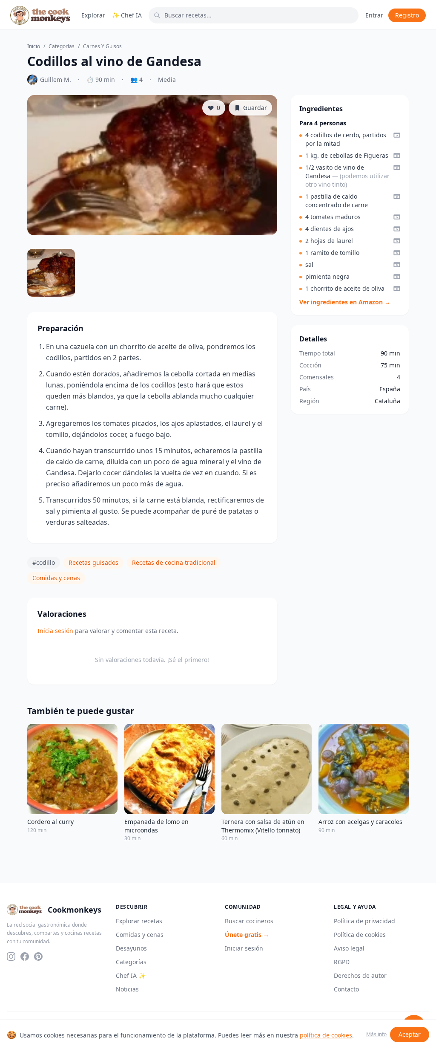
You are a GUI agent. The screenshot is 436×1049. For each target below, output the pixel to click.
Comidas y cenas (56, 578)
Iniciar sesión (244, 948)
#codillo (43, 562)
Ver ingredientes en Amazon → (344, 302)
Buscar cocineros (249, 921)
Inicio (33, 46)
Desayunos (131, 948)
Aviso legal (349, 948)
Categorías (62, 46)
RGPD (342, 962)
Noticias (127, 989)
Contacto (346, 989)
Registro (407, 15)
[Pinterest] (38, 956)
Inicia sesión (55, 631)
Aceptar (410, 1034)
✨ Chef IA (127, 15)
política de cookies (326, 1035)
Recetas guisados (93, 562)
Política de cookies (360, 935)
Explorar (93, 15)
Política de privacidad (364, 921)
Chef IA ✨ (131, 975)
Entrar (374, 15)
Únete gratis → (247, 935)
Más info (376, 1034)
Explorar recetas (139, 921)
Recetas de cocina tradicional (173, 562)
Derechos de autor (360, 975)
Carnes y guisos (102, 46)
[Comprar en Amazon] (396, 135)
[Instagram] (11, 956)
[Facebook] (24, 956)
